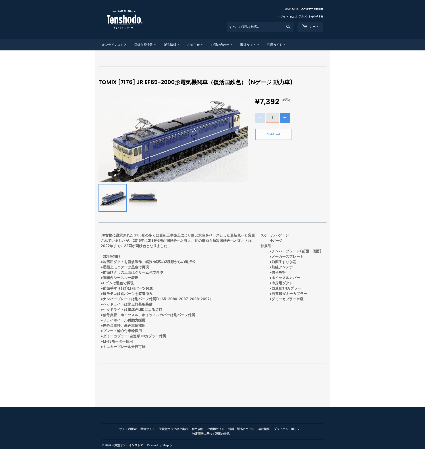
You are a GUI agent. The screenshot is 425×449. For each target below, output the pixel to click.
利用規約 (197, 429)
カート (314, 27)
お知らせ (194, 45)
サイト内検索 (128, 429)
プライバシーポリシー (288, 429)
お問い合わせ (220, 45)
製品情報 (170, 45)
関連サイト (248, 45)
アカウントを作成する (311, 16)
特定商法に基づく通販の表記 (211, 433)
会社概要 (264, 429)
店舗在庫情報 (144, 45)
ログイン (283, 16)
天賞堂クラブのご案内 (173, 429)
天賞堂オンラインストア (127, 445)
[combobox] (260, 27)
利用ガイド (275, 45)
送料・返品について (241, 429)
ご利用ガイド (215, 429)
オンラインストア (114, 45)
